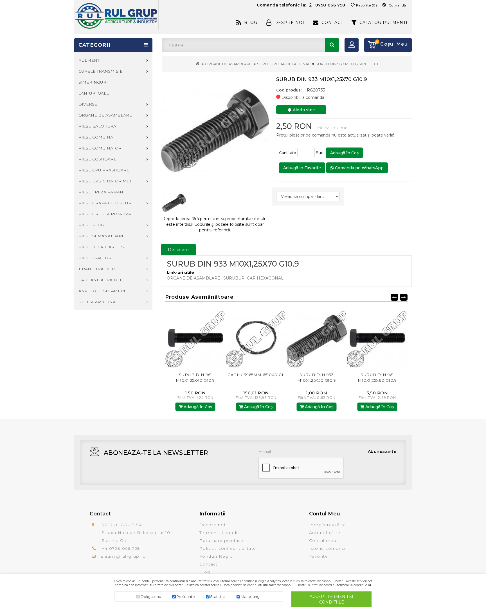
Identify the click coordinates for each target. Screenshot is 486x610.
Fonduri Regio (216, 556)
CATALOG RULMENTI (383, 22)
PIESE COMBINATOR (100, 148)
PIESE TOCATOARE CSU (102, 246)
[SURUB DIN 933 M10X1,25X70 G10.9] (215, 131)
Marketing (250, 596)
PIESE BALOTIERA (97, 126)
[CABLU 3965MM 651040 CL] (204, 337)
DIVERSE (87, 104)
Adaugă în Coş (344, 152)
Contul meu (322, 540)
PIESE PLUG (91, 224)
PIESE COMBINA (95, 137)
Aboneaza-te (382, 451)
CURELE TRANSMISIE (100, 71)
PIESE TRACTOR (94, 257)
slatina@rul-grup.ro (123, 556)
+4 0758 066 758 (121, 548)
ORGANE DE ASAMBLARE (228, 64)
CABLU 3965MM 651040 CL (204, 374)
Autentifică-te (325, 532)
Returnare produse (221, 540)
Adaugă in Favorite (302, 167)
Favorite (318, 556)
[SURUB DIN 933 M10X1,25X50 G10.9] (265, 337)
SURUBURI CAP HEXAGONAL (283, 64)
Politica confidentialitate (227, 548)
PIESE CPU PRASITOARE (103, 170)
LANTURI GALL (93, 93)
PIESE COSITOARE (97, 159)
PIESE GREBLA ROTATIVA (104, 213)
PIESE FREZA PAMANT (101, 192)
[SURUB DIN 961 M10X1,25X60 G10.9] (325, 337)
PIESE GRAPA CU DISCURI (105, 202)
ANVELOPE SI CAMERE (102, 290)
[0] (370, 45)
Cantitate (287, 152)
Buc (320, 152)
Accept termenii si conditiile (331, 599)
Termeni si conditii (220, 532)
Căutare (332, 45)
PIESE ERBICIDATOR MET (104, 181)
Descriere (178, 249)
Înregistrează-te (327, 524)
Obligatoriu (150, 596)
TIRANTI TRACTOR (96, 268)
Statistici (218, 596)
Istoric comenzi (327, 548)
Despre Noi (289, 22)
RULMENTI (89, 60)
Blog (250, 22)
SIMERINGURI (93, 82)
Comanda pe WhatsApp (359, 167)
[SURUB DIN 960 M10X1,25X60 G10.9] (386, 337)
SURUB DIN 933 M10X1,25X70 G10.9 (347, 64)
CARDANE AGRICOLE (100, 279)
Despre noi (212, 524)
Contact (332, 22)
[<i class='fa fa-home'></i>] (197, 64)
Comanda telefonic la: (301, 5)
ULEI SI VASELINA (97, 301)
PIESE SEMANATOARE (101, 235)
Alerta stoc (303, 109)
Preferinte (185, 596)
